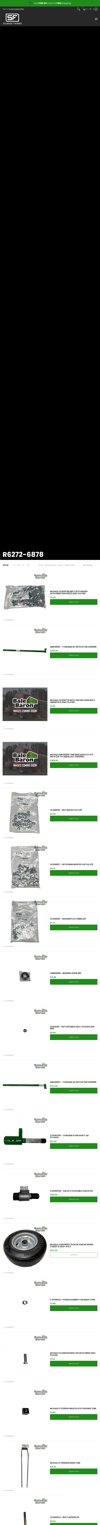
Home (40, 565)
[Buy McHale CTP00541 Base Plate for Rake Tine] (25, 1411)
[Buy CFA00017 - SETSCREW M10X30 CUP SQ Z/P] (25, 867)
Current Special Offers (16, 9)
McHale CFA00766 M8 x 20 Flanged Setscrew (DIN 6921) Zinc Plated (69, 592)
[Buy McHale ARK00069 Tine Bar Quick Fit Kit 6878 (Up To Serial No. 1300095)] (25, 758)
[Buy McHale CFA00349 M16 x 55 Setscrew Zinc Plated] (25, 1357)
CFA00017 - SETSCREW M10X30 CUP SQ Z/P (71, 864)
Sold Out (73, 1255)
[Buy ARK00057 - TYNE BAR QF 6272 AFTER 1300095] (25, 1085)
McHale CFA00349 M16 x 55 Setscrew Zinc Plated (73, 1354)
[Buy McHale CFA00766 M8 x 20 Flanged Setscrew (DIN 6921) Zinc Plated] (25, 595)
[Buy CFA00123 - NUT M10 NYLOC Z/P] (25, 813)
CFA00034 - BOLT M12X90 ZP (64, 1517)
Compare (9, 620)
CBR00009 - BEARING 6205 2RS (65, 973)
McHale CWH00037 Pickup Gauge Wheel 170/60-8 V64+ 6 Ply (71, 1245)
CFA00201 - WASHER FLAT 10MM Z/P (68, 918)
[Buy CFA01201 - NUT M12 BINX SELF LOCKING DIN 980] (25, 1030)
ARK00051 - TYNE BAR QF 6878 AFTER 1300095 (73, 646)
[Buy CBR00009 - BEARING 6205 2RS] (25, 976)
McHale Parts (50, 565)
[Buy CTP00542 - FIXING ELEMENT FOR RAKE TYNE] (25, 1302)
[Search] (78, 9)
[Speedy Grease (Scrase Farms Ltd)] (12, 19)
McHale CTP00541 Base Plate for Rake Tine (73, 1408)
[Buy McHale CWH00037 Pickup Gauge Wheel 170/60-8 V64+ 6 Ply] (25, 1248)
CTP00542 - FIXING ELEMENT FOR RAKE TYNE (72, 1299)
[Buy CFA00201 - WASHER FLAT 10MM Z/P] (25, 922)
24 (19, 565)
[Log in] (96, 9)
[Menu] (96, 19)
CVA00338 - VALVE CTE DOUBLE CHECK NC (71, 1191)
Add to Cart (74, 602)
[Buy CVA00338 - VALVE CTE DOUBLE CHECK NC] (25, 1193)
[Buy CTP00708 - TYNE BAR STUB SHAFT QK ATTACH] (25, 1139)
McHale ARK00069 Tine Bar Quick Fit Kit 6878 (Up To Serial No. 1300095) (71, 755)
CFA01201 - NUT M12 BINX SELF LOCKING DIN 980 (72, 1027)
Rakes (60, 565)
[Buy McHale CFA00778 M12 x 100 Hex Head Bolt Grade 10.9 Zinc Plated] (25, 704)
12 (14, 565)
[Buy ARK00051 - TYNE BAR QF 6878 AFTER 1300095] (25, 650)
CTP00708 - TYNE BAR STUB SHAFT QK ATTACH (69, 1136)
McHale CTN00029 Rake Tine (65, 1463)
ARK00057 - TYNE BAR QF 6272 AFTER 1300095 (73, 1082)
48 (28, 565)
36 (24, 565)
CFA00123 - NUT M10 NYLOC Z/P (66, 810)
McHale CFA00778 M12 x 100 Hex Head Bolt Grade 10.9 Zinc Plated (72, 701)
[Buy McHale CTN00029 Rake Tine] (25, 1466)
